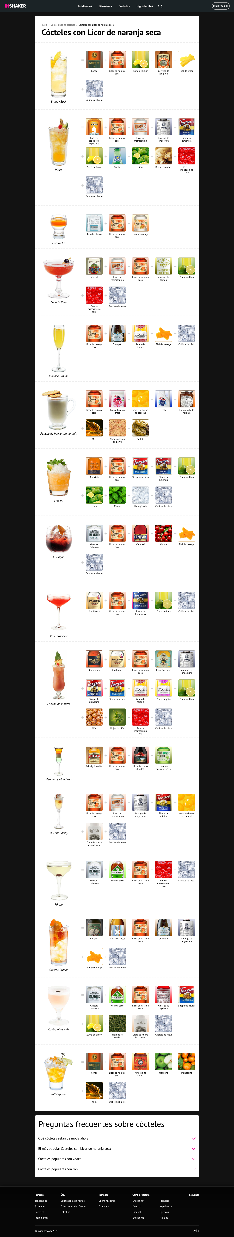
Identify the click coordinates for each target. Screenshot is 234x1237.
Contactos (104, 1206)
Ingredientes (145, 6)
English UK (138, 1201)
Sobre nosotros (107, 1201)
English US (138, 1217)
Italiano (164, 1217)
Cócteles (124, 6)
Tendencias (84, 6)
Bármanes (105, 6)
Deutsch (136, 1206)
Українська (166, 1206)
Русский (164, 1212)
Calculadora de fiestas (73, 1201)
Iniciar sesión (221, 6)
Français (164, 1201)
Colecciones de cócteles (63, 24)
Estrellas (65, 1212)
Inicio (44, 24)
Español (136, 1212)
